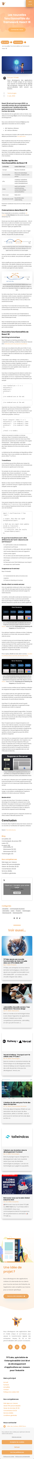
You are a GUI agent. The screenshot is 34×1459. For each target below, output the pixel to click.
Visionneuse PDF (8, 851)
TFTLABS (16, 77)
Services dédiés (7, 871)
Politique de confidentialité (22, 1456)
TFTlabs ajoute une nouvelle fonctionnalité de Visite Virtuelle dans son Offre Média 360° (15, 961)
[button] (30, 3)
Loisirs (4, 843)
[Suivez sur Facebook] (10, 1347)
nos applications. (21, 136)
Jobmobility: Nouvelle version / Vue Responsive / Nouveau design (16, 1008)
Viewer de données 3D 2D (10, 866)
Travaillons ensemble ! (15, 1296)
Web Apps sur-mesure (9, 862)
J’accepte (17, 893)
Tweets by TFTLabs (17, 889)
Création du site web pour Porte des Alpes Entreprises (16, 1103)
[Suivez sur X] (17, 1347)
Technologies (18, 42)
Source (3, 626)
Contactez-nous (17, 29)
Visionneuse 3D (8, 849)
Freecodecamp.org (11, 830)
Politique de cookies (8, 1456)
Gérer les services (16, 1437)
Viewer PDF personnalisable (11, 864)
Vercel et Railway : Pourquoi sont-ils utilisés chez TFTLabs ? (16, 1056)
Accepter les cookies (17, 1442)
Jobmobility (7, 847)
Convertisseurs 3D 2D (9, 869)
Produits (4, 845)
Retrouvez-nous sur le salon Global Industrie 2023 (16, 1199)
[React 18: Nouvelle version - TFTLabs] (17, 73)
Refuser (17, 1447)
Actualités (5, 839)
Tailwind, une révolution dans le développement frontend (15, 1151)
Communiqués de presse (10, 841)
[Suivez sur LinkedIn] (23, 1347)
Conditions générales (9, 873)
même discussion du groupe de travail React (15, 343)
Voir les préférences (17, 1452)
